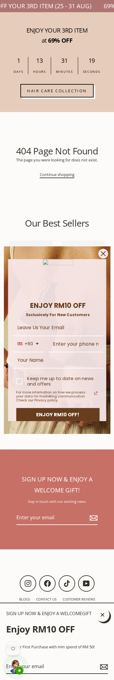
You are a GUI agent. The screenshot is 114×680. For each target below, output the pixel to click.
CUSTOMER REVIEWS (79, 599)
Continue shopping (57, 174)
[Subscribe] (103, 667)
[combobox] (27, 344)
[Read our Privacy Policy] (95, 393)
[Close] (103, 253)
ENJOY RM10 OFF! (57, 414)
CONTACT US (46, 599)
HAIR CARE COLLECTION (57, 90)
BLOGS (24, 599)
